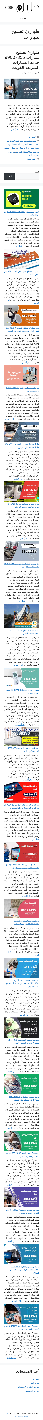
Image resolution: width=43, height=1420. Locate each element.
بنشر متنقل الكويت (28, 140)
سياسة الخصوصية (31, 1391)
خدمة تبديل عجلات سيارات (28, 148)
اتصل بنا (35, 1379)
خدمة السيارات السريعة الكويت (20, 144)
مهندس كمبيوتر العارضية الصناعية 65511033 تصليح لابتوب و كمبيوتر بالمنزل (24, 1269)
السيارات (32, 137)
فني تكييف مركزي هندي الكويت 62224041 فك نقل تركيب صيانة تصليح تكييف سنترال (22, 983)
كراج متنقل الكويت (24, 151)
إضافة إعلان (34, 1383)
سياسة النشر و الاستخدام (28, 1387)
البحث (36, 172)
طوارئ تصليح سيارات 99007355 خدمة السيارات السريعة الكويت (22, 60)
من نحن (36, 1395)
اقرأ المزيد (13, 129)
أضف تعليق (31, 159)
